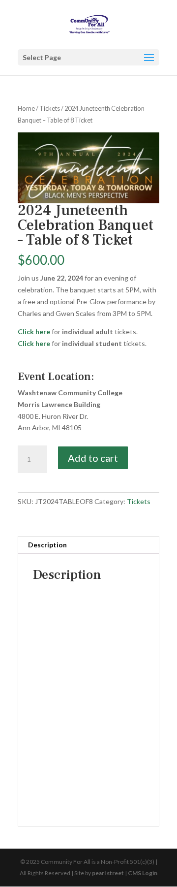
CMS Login (142, 873)
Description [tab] (47, 544)
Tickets (49, 108)
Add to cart (93, 458)
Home (26, 108)
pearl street (108, 873)
